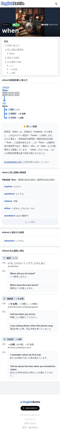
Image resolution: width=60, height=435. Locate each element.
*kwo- (5, 90)
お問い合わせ (30, 423)
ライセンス (30, 419)
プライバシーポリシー (30, 415)
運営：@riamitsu (30, 427)
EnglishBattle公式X (13, 162)
